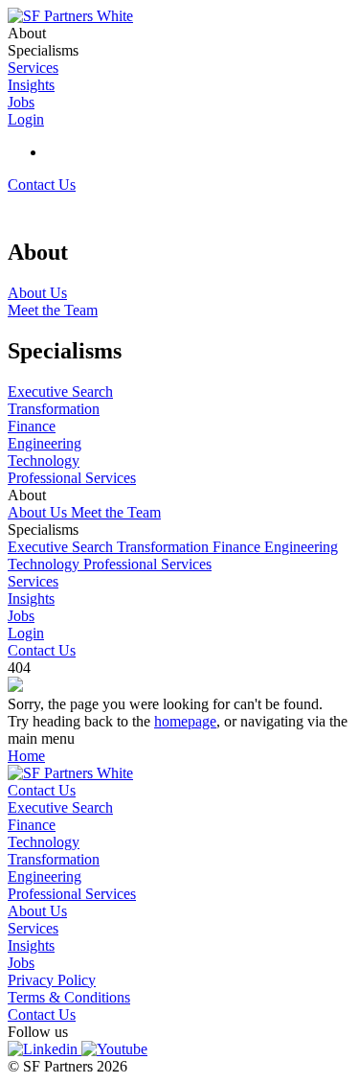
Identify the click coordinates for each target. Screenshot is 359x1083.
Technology (45, 564)
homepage (185, 721)
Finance (238, 547)
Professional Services (147, 564)
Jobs (21, 616)
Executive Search (62, 547)
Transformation (165, 547)
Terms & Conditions (69, 997)
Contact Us (42, 184)
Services (33, 581)
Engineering (301, 547)
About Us (39, 512)
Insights (31, 598)
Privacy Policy (52, 980)
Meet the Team (116, 512)
